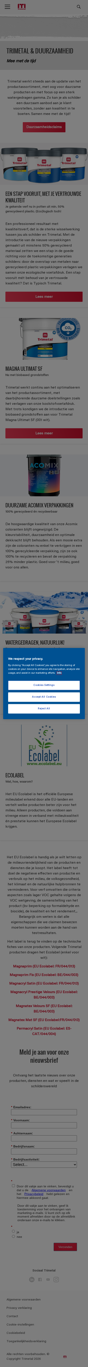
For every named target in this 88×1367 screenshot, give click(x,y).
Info (59, 673)
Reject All (44, 709)
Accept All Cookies (44, 697)
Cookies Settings (43, 685)
